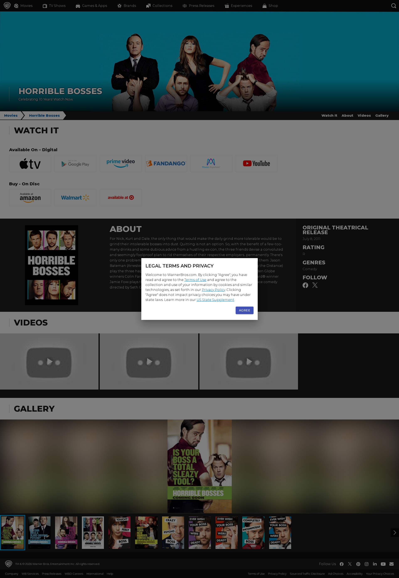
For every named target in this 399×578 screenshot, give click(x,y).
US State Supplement (215, 300)
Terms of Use (195, 280)
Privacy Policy (213, 290)
